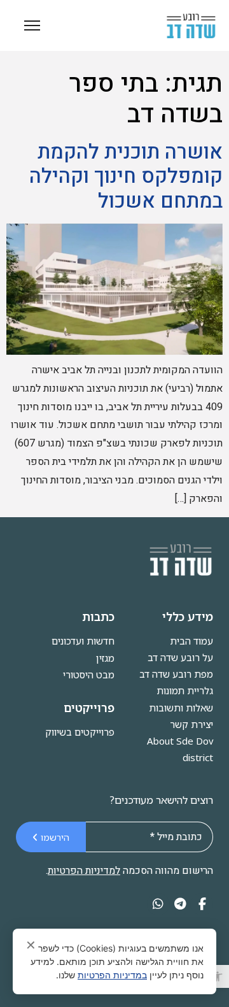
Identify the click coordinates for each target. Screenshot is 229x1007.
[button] (217, 976)
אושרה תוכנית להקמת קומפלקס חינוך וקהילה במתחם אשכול (126, 176)
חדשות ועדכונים (83, 640)
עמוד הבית (191, 640)
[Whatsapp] (158, 904)
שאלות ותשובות (181, 707)
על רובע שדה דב (180, 657)
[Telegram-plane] (180, 904)
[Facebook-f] (202, 904)
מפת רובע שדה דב (176, 674)
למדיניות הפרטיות (84, 870)
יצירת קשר (191, 724)
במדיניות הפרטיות (112, 974)
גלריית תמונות (184, 690)
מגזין (105, 658)
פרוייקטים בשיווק (79, 731)
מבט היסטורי (88, 674)
